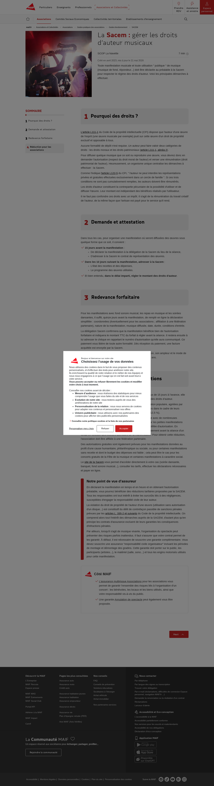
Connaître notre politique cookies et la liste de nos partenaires (103, 421)
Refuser (105, 428)
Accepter (123, 428)
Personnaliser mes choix (81, 428)
